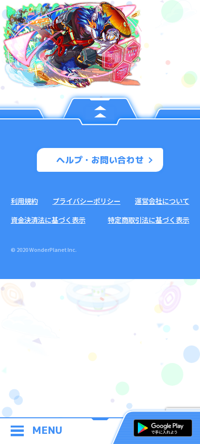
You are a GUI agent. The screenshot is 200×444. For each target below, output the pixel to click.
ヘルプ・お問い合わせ (100, 160)
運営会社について (162, 201)
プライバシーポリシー (86, 201)
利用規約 (24, 201)
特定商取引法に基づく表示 (148, 219)
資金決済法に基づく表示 (48, 219)
